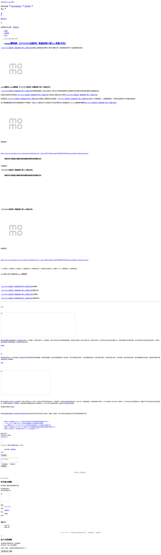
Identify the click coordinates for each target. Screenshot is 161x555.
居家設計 (16, 27)
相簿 (5, 31)
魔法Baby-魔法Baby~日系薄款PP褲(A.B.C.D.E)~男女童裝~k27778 (21, 428)
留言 (17, 445)
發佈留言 (3, 466)
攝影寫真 (13, 449)
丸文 (9, 401)
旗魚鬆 (67, 401)
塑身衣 (2, 345)
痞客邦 (13, 445)
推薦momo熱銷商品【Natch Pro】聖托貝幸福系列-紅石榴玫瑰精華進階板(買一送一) (26, 421)
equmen (11, 357)
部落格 (6, 33)
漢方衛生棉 (10, 340)
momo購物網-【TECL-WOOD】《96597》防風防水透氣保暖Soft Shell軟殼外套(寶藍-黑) (27, 425)
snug (2, 306)
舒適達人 (11, 413)
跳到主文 (4, 19)
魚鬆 (2, 362)
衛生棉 (5, 413)
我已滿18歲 (4, 551)
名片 (5, 35)
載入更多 (3, 455)
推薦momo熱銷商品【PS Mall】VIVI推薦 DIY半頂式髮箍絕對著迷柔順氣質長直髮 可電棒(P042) (29, 427)
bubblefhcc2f (4, 436)
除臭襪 (5, 340)
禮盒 (13, 406)
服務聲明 (98, 532)
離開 (10, 551)
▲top (2, 452)
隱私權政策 (91, 532)
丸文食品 (15, 401)
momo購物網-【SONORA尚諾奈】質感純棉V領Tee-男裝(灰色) (35, 43)
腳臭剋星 (20, 340)
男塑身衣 (22, 357)
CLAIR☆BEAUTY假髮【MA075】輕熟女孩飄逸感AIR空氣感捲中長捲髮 (23, 423)
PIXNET (66, 532)
